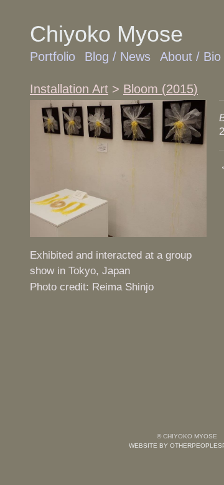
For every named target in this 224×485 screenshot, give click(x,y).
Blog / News (118, 56)
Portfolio (52, 56)
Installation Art (69, 89)
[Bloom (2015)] (118, 168)
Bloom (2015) (160, 89)
